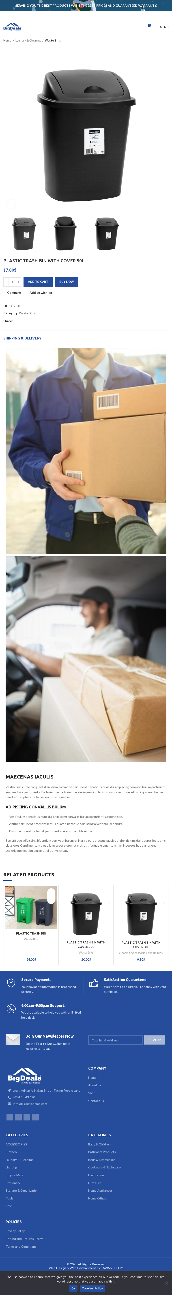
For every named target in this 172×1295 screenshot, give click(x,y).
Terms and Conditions (21, 1246)
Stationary (13, 1183)
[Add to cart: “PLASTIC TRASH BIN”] (51, 900)
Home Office (97, 1198)
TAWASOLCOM (112, 1268)
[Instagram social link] (83, 15)
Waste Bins (53, 40)
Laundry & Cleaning (28, 40)
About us (94, 1085)
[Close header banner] (166, 5)
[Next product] (166, 40)
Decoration (96, 1175)
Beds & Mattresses (101, 1160)
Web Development (83, 1268)
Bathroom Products (102, 1152)
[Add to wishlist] (51, 892)
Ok (73, 1288)
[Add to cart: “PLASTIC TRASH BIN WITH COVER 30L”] (161, 900)
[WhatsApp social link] (89, 15)
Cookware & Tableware (104, 1167)
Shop (91, 1093)
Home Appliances (100, 1190)
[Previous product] (157, 40)
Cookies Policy (92, 1288)
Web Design (57, 1268)
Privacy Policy (15, 1231)
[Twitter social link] (21, 321)
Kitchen (11, 1152)
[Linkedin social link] (31, 321)
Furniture (94, 1183)
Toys (9, 1206)
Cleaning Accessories (133, 953)
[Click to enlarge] (11, 204)
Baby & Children (99, 1144)
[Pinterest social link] (26, 321)
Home (7, 40)
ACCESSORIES (16, 1144)
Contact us (96, 1101)
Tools (9, 1198)
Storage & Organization (22, 1190)
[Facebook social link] (77, 15)
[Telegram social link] (42, 321)
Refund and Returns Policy (24, 1239)
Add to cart (38, 281)
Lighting (11, 1167)
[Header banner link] (79, 5)
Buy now (66, 281)
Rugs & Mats (15, 1175)
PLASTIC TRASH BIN (31, 933)
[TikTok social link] (95, 15)
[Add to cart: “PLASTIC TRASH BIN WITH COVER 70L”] (106, 900)
